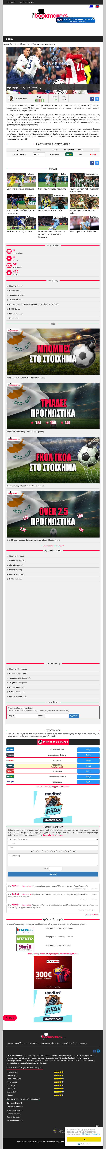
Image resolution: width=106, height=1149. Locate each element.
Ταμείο (54, 97)
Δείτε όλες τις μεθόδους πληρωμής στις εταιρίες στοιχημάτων (52, 953)
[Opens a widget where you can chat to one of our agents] (10, 1018)
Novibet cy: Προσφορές (18, 673)
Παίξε (88, 749)
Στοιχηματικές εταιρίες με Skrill (58, 945)
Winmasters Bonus (16, 295)
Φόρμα (39, 97)
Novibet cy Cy (12, 1075)
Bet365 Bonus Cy (13, 1117)
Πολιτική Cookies (91, 1133)
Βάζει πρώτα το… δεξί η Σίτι (83, 231)
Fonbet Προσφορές (16, 687)
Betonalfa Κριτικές (16, 574)
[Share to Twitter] (97, 100)
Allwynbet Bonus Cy (14, 1110)
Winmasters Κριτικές (17, 560)
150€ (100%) (56, 766)
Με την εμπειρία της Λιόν (50, 210)
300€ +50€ (57, 760)
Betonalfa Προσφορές (18, 696)
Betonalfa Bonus (15, 313)
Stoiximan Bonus (15, 286)
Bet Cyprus (11, 2)
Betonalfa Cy (12, 1092)
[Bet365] (69, 154)
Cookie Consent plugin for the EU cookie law (84, 1143)
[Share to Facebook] (92, 100)
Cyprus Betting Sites (26, 2)
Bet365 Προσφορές (16, 692)
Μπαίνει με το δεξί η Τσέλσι (19, 231)
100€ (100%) (57, 782)
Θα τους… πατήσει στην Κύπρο (52, 189)
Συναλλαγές (32, 1043)
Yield (64, 97)
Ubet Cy (10, 1095)
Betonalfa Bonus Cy (15, 1120)
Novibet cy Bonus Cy (15, 1106)
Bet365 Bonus (14, 309)
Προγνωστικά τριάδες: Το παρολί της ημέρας (25, 431)
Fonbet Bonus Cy (13, 1114)
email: (40, 715)
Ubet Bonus (13, 318)
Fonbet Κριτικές (15, 570)
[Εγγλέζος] (53, 180)
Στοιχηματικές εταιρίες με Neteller (59, 936)
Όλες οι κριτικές (91, 915)
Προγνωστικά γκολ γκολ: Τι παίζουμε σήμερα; (25, 486)
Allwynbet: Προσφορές (18, 682)
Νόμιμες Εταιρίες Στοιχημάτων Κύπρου (52, 786)
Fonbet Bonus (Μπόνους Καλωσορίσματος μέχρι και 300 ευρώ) (33, 304)
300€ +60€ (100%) (57, 749)
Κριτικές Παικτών (47, 1043)
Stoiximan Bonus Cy (15, 1103)
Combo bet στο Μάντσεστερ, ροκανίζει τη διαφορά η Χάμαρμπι (51, 234)
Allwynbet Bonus (15, 300)
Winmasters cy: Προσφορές (20, 678)
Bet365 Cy (11, 1088)
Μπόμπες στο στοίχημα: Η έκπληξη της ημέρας (26, 377)
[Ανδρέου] (21, 180)
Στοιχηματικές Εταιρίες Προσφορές (71, 1043)
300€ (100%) (57, 771)
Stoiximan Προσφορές (18, 669)
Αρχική (6, 44)
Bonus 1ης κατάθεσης (16, 1043)
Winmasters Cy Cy (14, 1079)
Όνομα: (11, 715)
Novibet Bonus (15, 290)
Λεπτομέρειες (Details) (57, 755)
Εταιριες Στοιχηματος (55, 742)
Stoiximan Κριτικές (16, 556)
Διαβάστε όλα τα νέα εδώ (52, 546)
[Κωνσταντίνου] (85, 180)
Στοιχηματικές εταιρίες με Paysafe (59, 928)
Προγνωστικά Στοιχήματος (20, 44)
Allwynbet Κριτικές (16, 565)
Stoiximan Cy (12, 1072)
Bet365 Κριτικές (15, 579)
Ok (84, 1139)
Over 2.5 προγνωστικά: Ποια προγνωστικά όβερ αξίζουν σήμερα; (33, 540)
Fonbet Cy (11, 1085)
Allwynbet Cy (12, 1082)
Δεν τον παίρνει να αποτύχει (20, 189)
